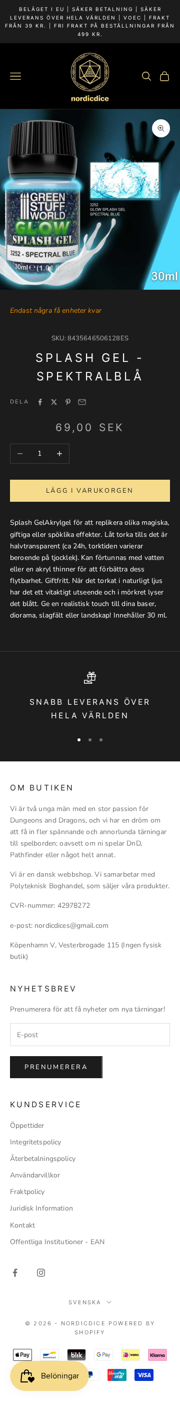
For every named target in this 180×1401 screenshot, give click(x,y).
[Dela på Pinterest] (68, 402)
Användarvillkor (35, 1175)
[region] (90, 697)
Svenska (84, 1302)
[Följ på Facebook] (15, 1273)
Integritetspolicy (35, 1142)
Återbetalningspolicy (43, 1158)
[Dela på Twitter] (54, 402)
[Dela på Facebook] (40, 402)
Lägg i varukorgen (90, 490)
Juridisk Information (41, 1208)
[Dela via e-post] (82, 402)
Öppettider (27, 1125)
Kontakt (22, 1225)
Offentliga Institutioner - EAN (57, 1242)
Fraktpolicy (27, 1191)
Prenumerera (56, 1067)
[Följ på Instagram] (41, 1273)
